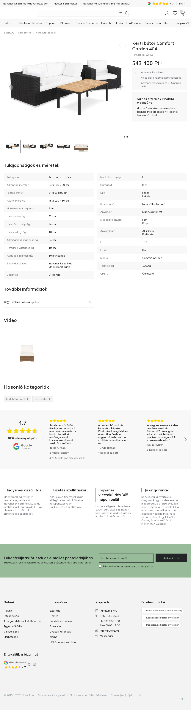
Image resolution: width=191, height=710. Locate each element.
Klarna (53, 637)
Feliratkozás (171, 558)
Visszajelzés (11, 631)
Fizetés (54, 616)
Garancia (55, 626)
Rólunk (8, 610)
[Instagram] (171, 695)
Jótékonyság (11, 616)
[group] (65, 436)
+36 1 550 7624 (109, 616)
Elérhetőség (11, 637)
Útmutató (148, 273)
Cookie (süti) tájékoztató (126, 695)
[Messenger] (179, 702)
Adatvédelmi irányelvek (51, 695)
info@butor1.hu (109, 630)
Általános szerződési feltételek (88, 695)
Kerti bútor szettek (46, 32)
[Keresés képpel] (120, 13)
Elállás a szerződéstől (63, 642)
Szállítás (55, 610)
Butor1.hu (9, 32)
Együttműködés (13, 626)
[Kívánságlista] (175, 13)
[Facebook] (165, 695)
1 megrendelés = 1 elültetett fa (22, 621)
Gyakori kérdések (60, 631)
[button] (167, 13)
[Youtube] (178, 695)
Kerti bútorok (25, 32)
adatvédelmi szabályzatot (137, 566)
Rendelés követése (61, 621)
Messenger (106, 636)
